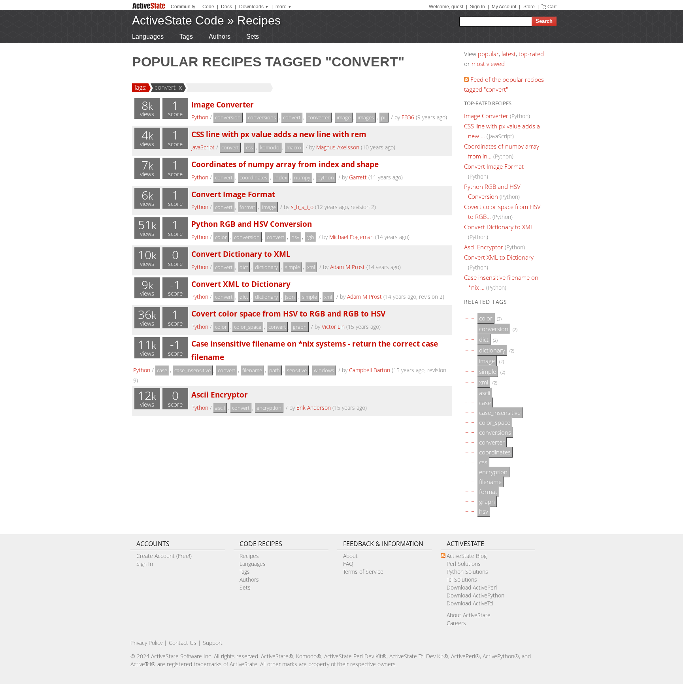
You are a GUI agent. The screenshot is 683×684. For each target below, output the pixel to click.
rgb (310, 237)
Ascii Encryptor (219, 394)
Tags (186, 36)
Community (183, 6)
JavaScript (203, 147)
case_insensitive (192, 370)
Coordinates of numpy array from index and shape (285, 164)
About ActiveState (469, 615)
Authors (219, 36)
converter (319, 117)
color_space (247, 326)
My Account (504, 6)
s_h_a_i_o (302, 207)
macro (294, 147)
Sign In (477, 6)
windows (324, 370)
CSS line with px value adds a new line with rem (278, 134)
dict (244, 267)
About (350, 556)
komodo (269, 147)
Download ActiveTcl (470, 603)
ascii (220, 407)
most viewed (488, 64)
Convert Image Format (233, 194)
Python (199, 117)
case (162, 370)
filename (252, 370)
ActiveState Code (178, 20)
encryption (269, 407)
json (290, 296)
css (249, 147)
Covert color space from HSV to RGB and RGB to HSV (288, 313)
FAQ (348, 563)
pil (384, 117)
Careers (456, 623)
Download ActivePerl (472, 587)
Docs (226, 6)
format (247, 207)
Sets (252, 36)
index (280, 177)
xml (311, 267)
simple (292, 267)
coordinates (253, 177)
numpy (302, 177)
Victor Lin (333, 326)
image (344, 117)
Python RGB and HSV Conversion (251, 224)
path (274, 370)
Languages (148, 36)
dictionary (266, 267)
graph (300, 326)
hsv (295, 237)
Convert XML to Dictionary (241, 284)
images (366, 117)
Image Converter (222, 104)
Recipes (259, 20)
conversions (262, 117)
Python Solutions (467, 571)
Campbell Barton (369, 370)
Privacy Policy (146, 642)
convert (165, 87)
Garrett (358, 177)
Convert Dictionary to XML (241, 254)
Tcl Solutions (462, 579)
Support (213, 642)
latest (509, 54)
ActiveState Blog (467, 556)
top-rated (531, 54)
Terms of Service (363, 571)
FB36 (408, 117)
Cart (552, 6)
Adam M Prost (347, 267)
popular (488, 54)
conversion (228, 117)
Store (529, 6)
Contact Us (182, 642)
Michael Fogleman (351, 237)
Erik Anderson (313, 407)
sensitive (297, 370)
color (221, 237)
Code (208, 6)
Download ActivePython (475, 595)
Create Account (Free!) (164, 556)
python (325, 177)
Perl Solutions (464, 563)
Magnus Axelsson (337, 147)
